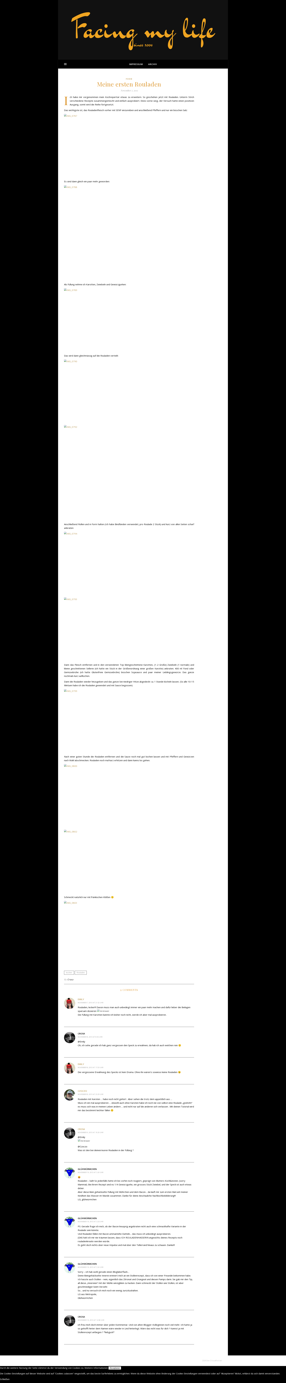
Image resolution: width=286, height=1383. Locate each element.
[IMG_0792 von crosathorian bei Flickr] (129, 472)
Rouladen (81, 972)
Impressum (136, 64)
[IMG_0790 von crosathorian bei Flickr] (129, 391)
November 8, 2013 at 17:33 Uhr (90, 1067)
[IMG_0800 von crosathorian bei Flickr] (129, 796)
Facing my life (143, 28)
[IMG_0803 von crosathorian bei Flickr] (129, 933)
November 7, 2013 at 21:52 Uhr (90, 1002)
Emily (81, 999)
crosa (81, 1129)
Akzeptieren (115, 1368)
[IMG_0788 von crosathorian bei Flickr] (129, 233)
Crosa (70, 979)
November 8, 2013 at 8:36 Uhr (90, 1037)
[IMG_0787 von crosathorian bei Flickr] (129, 146)
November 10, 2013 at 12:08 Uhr (91, 1320)
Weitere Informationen (96, 1367)
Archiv (152, 64)
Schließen (5, 1379)
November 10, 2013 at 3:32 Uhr (90, 1267)
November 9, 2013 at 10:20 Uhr (90, 1132)
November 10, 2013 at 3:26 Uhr (90, 1221)
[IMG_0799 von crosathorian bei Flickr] (129, 721)
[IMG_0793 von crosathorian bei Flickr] (129, 629)
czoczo (82, 1090)
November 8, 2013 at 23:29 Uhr (90, 1094)
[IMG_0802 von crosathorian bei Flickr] (129, 861)
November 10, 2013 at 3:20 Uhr (90, 1172)
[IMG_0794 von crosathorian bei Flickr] (129, 563)
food (129, 79)
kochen (69, 972)
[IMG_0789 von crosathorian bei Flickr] (129, 320)
